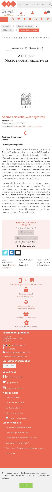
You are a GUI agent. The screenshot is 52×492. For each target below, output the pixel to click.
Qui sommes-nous (13, 397)
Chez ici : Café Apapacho (18, 418)
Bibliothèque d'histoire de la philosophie (27, 126)
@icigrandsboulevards (14, 377)
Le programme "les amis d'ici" (17, 443)
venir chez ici (21, 15)
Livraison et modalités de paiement (19, 427)
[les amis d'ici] (42, 20)
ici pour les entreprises (14, 413)
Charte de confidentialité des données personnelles (25, 448)
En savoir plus (8, 12)
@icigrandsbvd (12, 382)
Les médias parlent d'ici (15, 403)
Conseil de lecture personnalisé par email (21, 438)
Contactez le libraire (13, 408)
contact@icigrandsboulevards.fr (16, 352)
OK (26, 485)
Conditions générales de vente (17, 432)
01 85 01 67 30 (9, 349)
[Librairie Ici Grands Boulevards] (9, 8)
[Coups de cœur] (18, 19)
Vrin (11, 120)
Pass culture (10, 453)
